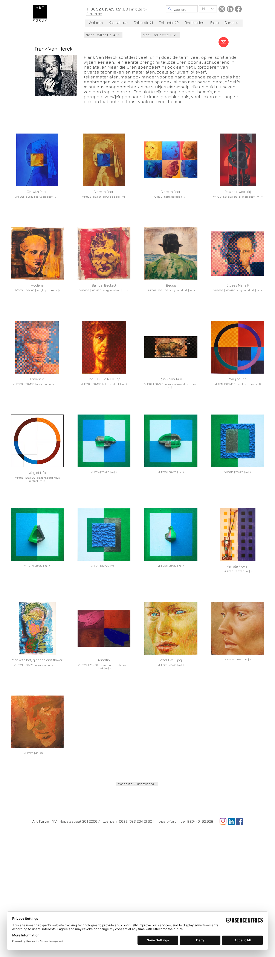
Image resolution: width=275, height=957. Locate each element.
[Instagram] (221, 9)
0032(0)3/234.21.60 (109, 9)
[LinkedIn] (230, 9)
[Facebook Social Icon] (239, 821)
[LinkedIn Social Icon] (231, 821)
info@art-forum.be (169, 821)
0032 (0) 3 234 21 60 (135, 821)
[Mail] (223, 42)
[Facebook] (238, 9)
